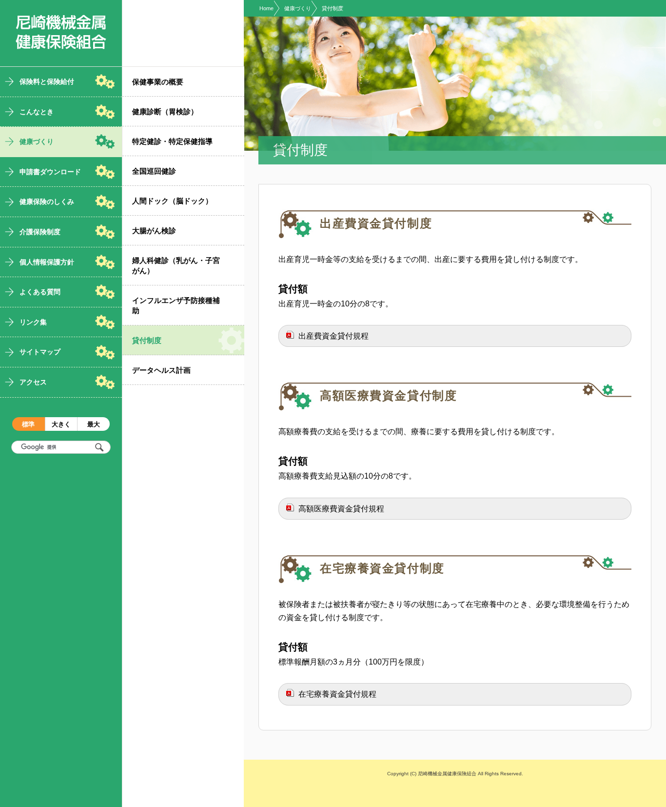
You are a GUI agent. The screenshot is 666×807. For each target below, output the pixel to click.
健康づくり (297, 8)
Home (266, 8)
